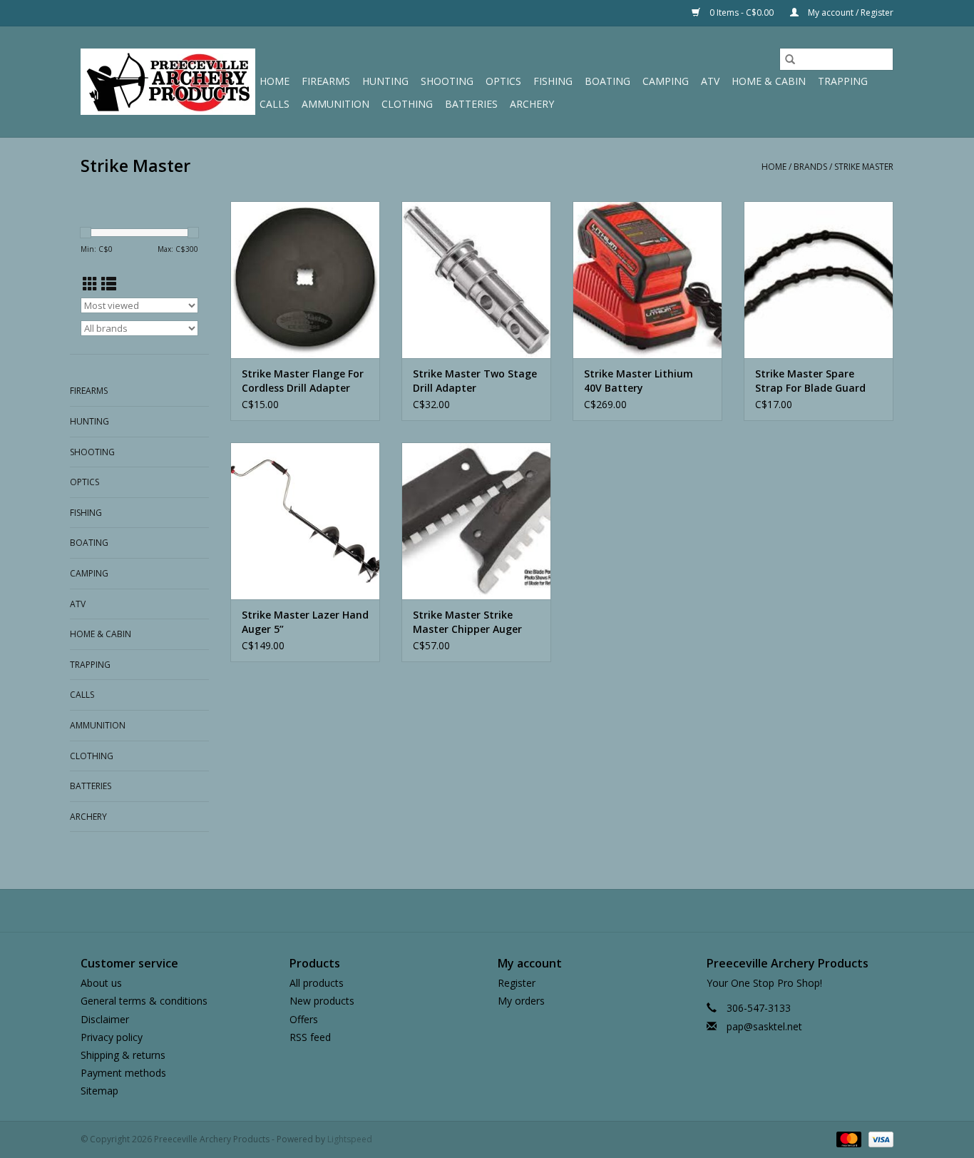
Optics (503, 81)
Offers (303, 1019)
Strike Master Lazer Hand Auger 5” (305, 622)
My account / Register (849, 12)
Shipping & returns (123, 1055)
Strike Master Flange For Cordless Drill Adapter (303, 381)
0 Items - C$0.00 (741, 12)
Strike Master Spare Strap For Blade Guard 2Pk (810, 381)
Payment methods (123, 1073)
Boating (607, 81)
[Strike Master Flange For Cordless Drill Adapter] (305, 279)
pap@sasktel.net (764, 1026)
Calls (274, 104)
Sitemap (99, 1090)
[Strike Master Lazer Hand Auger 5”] (305, 520)
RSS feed (310, 1037)
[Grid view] (90, 284)
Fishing (553, 81)
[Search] (790, 59)
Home (274, 81)
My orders (521, 1000)
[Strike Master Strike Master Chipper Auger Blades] (476, 520)
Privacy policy (112, 1037)
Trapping (843, 81)
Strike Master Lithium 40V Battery (638, 381)
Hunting (385, 81)
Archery (532, 104)
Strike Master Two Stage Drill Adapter (475, 381)
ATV (710, 81)
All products (316, 983)
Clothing (407, 104)
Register (516, 983)
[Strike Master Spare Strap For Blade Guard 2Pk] (818, 279)
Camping (665, 81)
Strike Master (863, 167)
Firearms (326, 81)
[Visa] (878, 1139)
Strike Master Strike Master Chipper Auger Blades (467, 622)
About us (101, 983)
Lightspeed (349, 1139)
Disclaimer (105, 1019)
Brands (810, 167)
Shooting (447, 81)
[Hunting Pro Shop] (168, 82)
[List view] (108, 284)
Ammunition (335, 104)
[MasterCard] (847, 1139)
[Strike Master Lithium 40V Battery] (647, 279)
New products (321, 1000)
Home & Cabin (769, 81)
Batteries (471, 104)
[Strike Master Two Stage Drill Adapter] (476, 279)
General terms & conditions (144, 1000)
